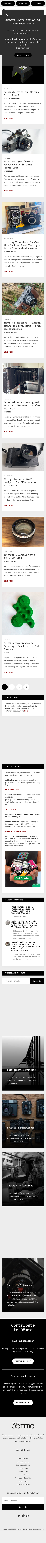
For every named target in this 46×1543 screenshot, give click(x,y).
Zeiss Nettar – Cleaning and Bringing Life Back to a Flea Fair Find (22, 405)
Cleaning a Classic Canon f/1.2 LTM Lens (19, 556)
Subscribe (23, 3)
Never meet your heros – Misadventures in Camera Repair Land (18, 165)
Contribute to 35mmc (23, 1465)
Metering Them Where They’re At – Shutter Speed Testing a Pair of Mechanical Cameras (22, 245)
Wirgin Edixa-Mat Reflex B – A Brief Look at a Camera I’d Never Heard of (24, 924)
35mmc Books (23, 1472)
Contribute (8, 3)
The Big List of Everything (23, 1478)
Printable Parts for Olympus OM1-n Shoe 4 (21, 93)
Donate (38, 3)
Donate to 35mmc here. (16, 831)
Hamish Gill (17, 943)
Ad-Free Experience (23, 1462)
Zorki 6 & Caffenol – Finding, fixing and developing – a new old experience (22, 326)
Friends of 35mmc (23, 1475)
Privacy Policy (23, 1481)
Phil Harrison (19, 907)
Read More (8, 118)
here (26, 711)
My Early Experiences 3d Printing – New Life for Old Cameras (21, 646)
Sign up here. (11, 809)
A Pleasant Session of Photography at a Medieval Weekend (22, 910)
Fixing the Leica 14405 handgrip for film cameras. (20, 481)
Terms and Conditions (23, 1484)
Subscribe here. (12, 790)
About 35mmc (23, 1459)
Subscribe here (23, 1361)
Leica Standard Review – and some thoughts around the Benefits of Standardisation (25, 947)
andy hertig (17, 921)
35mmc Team (23, 1468)
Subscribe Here (23, 55)
